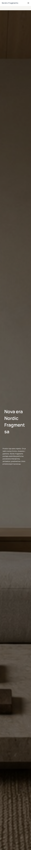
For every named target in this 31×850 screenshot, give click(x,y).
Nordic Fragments (10, 3)
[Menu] (28, 3)
